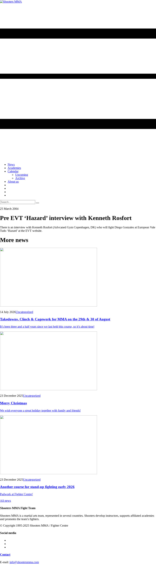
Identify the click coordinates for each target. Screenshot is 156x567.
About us (13, 181)
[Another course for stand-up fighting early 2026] (78, 445)
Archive (20, 178)
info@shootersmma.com (24, 562)
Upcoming (21, 174)
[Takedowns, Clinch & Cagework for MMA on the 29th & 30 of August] (78, 277)
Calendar (13, 171)
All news (5, 500)
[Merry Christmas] (78, 361)
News (11, 164)
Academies (14, 168)
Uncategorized (24, 312)
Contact (5, 554)
